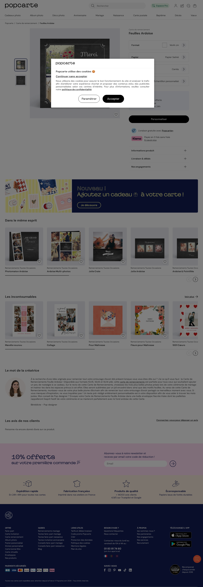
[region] (102, 83)
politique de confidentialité (77, 89)
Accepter (113, 99)
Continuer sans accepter (71, 76)
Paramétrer (89, 99)
